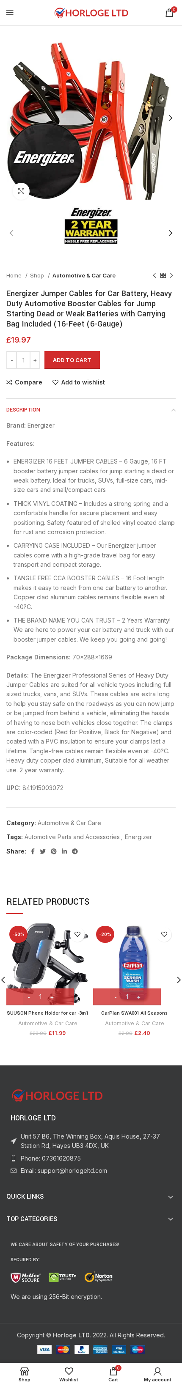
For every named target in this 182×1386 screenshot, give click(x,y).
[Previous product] (154, 276)
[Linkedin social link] (64, 851)
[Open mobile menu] (10, 12)
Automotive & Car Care (84, 275)
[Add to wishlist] (77, 934)
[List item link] (91, 1158)
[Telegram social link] (74, 851)
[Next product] (171, 276)
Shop (38, 275)
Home (14, 275)
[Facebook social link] (32, 851)
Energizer (138, 836)
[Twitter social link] (42, 851)
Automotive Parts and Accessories (72, 836)
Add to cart (72, 360)
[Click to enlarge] (21, 191)
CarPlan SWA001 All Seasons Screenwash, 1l (134, 1017)
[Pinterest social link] (53, 851)
